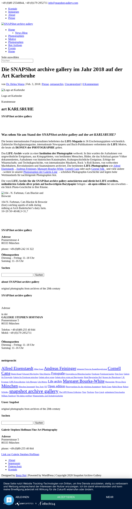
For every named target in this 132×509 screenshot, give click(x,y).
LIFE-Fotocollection (17, 382)
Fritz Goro (119, 374)
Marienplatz (110, 382)
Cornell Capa (72, 168)
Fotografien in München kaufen (78, 374)
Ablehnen (22, 497)
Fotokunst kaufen (107, 374)
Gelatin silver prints (46, 377)
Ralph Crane (107, 387)
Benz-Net (21, 475)
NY (45, 387)
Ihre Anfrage (15, 45)
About (11, 14)
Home (11, 29)
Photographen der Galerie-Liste (40, 171)
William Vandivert (8, 396)
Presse (11, 18)
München (9, 385)
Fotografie (58, 373)
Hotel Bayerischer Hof (93, 377)
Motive (12, 39)
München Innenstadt (27, 387)
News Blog (21, 32)
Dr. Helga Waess (15, 84)
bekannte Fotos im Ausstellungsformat (92, 369)
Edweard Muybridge (30, 374)
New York (40, 387)
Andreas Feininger (26, 168)
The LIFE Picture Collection (70, 392)
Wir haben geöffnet (24, 396)
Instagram (13, 11)
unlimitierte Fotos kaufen (115, 392)
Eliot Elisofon (45, 374)
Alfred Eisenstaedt (17, 368)
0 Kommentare (90, 84)
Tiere (84, 392)
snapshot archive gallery (33, 391)
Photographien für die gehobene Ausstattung (83, 387)
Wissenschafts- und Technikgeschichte (48, 396)
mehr (109, 497)
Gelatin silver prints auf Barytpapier (69, 377)
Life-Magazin (31, 382)
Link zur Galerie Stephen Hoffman (20, 454)
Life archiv (55, 381)
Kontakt (12, 8)
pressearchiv (56, 84)
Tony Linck (99, 392)
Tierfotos (90, 392)
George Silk (98, 168)
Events (12, 48)
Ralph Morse (117, 387)
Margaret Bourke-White (50, 168)
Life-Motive (42, 382)
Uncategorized (73, 84)
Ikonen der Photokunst (111, 377)
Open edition (56, 386)
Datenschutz (15, 466)
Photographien (16, 35)
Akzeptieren (66, 497)
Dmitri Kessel (16, 374)
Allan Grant (38, 369)
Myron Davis (120, 382)
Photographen (15, 42)
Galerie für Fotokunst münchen (25, 377)
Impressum (14, 463)
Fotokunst (96, 374)
